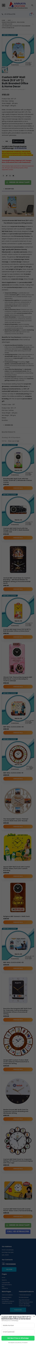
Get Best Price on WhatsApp (18, 1338)
